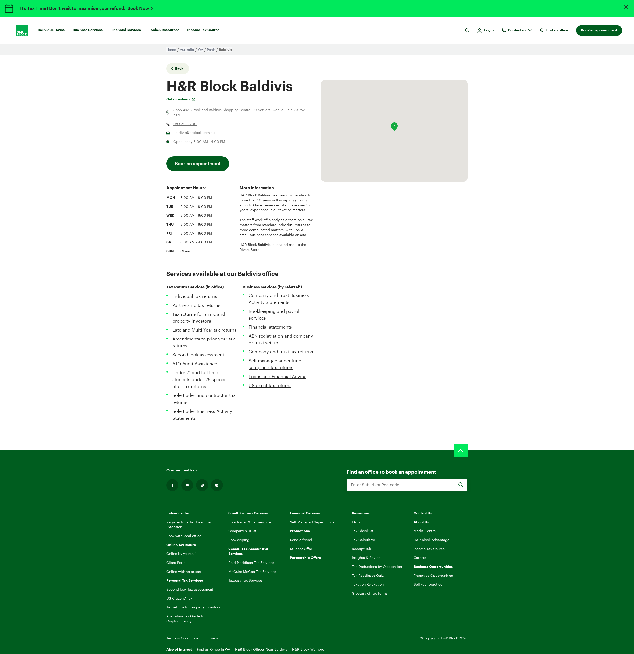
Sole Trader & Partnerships (250, 522)
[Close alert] (626, 7)
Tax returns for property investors (193, 607)
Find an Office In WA (213, 649)
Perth (211, 50)
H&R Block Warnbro (308, 649)
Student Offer (301, 549)
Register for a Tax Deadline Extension (188, 525)
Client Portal (176, 563)
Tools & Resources (164, 30)
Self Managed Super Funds (312, 522)
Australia (187, 50)
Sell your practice (428, 584)
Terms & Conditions (182, 638)
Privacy (212, 638)
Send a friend (301, 540)
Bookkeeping (238, 540)
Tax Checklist (362, 531)
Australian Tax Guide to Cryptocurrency (185, 619)
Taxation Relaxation (368, 584)
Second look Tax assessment (189, 589)
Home (171, 50)
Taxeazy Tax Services (245, 580)
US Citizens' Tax (179, 598)
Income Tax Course (203, 30)
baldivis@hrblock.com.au (194, 133)
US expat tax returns (270, 385)
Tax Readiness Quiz (368, 575)
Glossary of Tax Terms (370, 593)
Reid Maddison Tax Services (251, 563)
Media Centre (425, 531)
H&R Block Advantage (431, 540)
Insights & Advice (366, 558)
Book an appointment (599, 30)
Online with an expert (183, 572)
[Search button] (467, 30)
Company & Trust (242, 531)
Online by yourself (181, 554)
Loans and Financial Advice (277, 376)
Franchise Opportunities (433, 575)
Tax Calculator (363, 540)
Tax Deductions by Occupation (377, 567)
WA (200, 50)
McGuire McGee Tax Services (252, 572)
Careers (420, 558)
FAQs (356, 522)
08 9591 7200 (185, 124)
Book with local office (183, 536)
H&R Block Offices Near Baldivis (261, 649)
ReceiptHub (361, 549)
